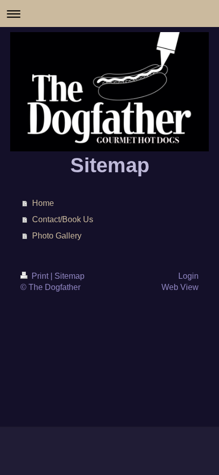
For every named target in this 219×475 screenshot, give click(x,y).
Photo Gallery (56, 235)
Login (188, 276)
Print (40, 276)
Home (43, 203)
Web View (180, 287)
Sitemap (69, 276)
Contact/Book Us (62, 219)
